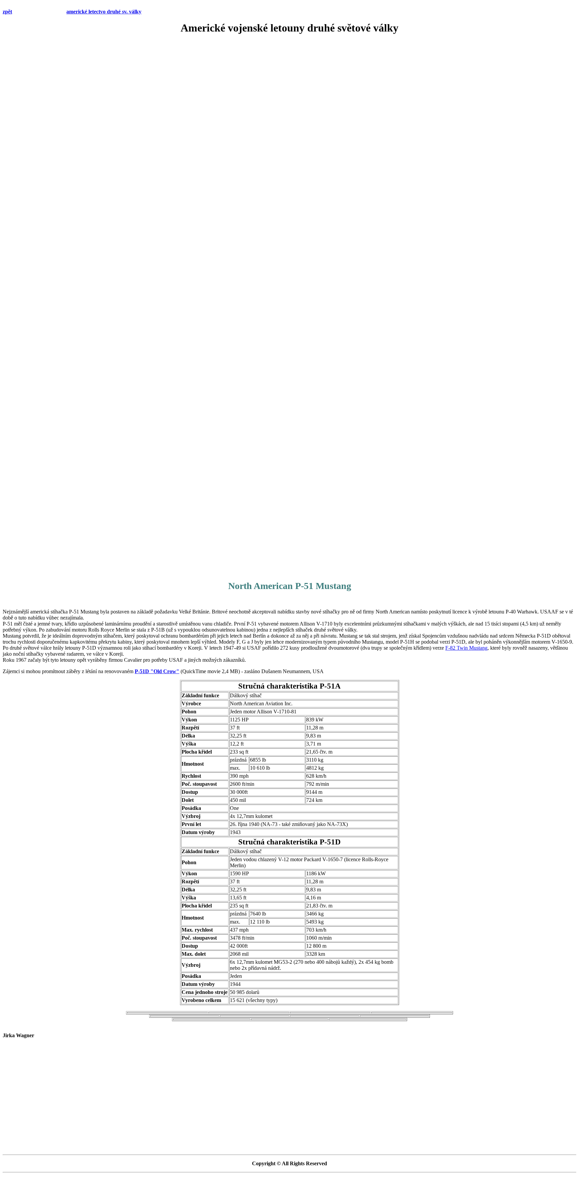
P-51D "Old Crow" (157, 671)
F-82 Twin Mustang (466, 648)
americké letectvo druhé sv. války (103, 11)
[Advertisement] (289, 88)
